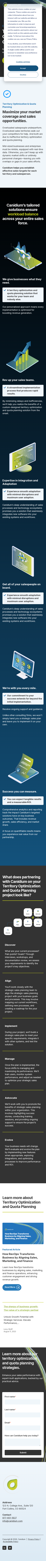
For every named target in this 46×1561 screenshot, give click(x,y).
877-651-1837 (9, 1518)
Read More (10, 1287)
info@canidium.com (12, 1521)
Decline (23, 75)
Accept (23, 68)
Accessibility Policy (10, 1541)
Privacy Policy (33, 1539)
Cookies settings (23, 62)
